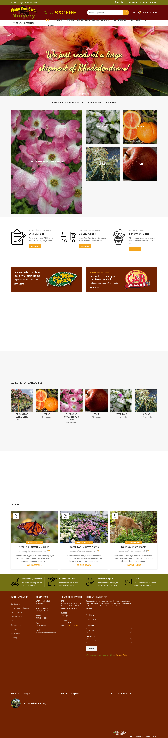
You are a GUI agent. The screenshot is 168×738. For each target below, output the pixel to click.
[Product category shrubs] (103, 164)
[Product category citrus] (140, 127)
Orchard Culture (16, 617)
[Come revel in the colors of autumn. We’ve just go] (18, 715)
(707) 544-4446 (65, 12)
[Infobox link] (28, 582)
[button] (80, 94)
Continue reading (34, 565)
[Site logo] (24, 12)
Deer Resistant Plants (133, 547)
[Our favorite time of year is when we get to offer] (49, 725)
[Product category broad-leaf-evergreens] (22, 405)
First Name (90, 615)
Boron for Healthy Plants (84, 547)
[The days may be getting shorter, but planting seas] (34, 725)
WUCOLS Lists (16, 612)
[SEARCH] (126, 12)
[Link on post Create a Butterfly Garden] (34, 527)
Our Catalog (15, 604)
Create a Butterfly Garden (34, 547)
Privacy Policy (16, 633)
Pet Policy (14, 629)
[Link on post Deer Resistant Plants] (133, 527)
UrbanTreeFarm (36, 551)
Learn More (35, 246)
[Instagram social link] (118, 2)
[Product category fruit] (140, 164)
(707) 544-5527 (41, 625)
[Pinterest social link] (122, 2)
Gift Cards (14, 621)
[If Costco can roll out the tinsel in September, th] (18, 725)
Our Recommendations (20, 608)
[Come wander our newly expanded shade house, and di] (34, 715)
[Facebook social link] (115, 2)
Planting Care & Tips (34, 542)
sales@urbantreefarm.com (46, 633)
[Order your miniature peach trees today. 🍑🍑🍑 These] (49, 715)
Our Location (16, 625)
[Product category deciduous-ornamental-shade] (46, 162)
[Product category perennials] (103, 127)
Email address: (91, 636)
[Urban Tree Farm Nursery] (119, 733)
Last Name (90, 626)
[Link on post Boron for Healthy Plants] (84, 527)
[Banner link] (46, 279)
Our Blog (14, 638)
